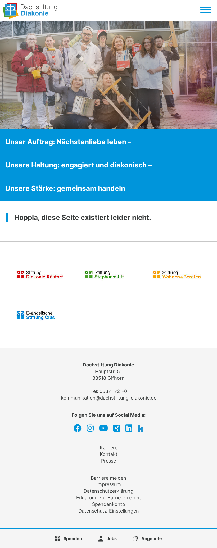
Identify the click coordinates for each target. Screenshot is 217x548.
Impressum (108, 484)
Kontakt (108, 454)
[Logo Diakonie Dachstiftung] (30, 17)
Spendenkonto (108, 504)
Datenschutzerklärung (108, 491)
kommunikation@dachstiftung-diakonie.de (108, 398)
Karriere (108, 447)
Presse (108, 461)
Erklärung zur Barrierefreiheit (108, 497)
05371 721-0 (113, 391)
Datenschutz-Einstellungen (108, 511)
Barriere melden (108, 478)
